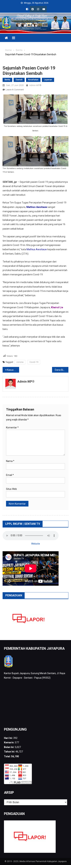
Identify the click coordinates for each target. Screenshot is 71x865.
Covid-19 (33, 362)
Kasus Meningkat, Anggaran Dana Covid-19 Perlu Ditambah (13, 369)
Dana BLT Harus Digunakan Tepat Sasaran (62, 369)
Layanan (48, 79)
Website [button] (35, 543)
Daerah (19, 79)
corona (19, 362)
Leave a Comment (15, 89)
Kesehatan (33, 79)
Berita (7, 79)
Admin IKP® (35, 85)
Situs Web (11, 489)
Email (10, 475)
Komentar (12, 427)
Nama (10, 461)
